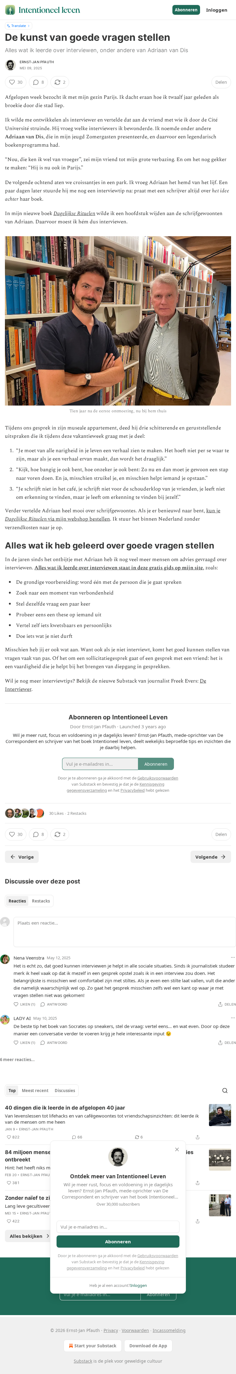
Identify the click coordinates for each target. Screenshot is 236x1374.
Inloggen (216, 10)
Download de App (148, 1346)
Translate (18, 25)
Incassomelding (169, 1330)
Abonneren (186, 10)
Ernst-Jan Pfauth (37, 62)
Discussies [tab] (65, 1090)
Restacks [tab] (41, 901)
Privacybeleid (132, 1268)
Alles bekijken (26, 1236)
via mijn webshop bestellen (78, 519)
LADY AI (22, 1018)
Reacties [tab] (17, 901)
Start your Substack (95, 1346)
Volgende (206, 857)
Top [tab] (12, 1090)
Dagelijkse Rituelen (74, 213)
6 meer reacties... (17, 1059)
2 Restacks (76, 813)
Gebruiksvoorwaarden (157, 1255)
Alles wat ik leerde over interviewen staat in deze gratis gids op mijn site (118, 568)
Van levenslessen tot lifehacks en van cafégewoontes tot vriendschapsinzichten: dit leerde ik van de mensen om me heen (102, 1119)
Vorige (26, 857)
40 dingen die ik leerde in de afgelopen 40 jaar (65, 1108)
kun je (213, 511)
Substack (83, 1361)
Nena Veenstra (29, 958)
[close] (177, 1149)
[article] (118, 1122)
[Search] (225, 1090)
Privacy (111, 1330)
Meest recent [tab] (35, 1090)
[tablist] (29, 901)
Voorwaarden (135, 1330)
